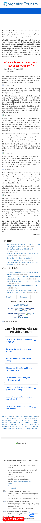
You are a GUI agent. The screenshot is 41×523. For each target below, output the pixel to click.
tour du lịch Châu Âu (21, 416)
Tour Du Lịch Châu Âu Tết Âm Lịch (26, 427)
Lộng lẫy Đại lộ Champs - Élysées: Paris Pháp (21, 64)
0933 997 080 (21, 305)
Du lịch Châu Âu (7, 416)
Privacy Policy (12, 488)
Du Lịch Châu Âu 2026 (25, 418)
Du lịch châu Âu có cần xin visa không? (18, 350)
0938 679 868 (22, 317)
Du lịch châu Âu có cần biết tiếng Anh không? (19, 407)
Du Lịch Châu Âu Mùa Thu (24, 420)
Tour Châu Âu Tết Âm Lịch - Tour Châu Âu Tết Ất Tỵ (19, 423)
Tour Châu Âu (33, 416)
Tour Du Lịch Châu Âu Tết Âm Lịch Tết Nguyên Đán (20, 429)
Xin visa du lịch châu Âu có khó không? (18, 359)
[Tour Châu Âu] (20, 4)
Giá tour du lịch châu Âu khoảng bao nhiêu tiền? (19, 369)
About (10, 484)
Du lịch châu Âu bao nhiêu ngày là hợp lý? (19, 340)
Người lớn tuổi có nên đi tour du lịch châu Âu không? (19, 388)
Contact (10, 486)
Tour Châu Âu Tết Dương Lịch (22, 422)
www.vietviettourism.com (23, 481)
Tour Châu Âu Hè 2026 (9, 418)
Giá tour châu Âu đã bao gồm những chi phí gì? (18, 379)
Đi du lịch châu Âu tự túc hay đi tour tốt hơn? (19, 398)
